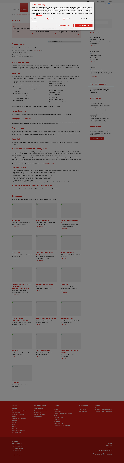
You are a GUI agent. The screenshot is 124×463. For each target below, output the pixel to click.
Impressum (34, 21)
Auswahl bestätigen (65, 25)
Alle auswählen (84, 25)
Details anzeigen (83, 18)
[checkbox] (32, 18)
